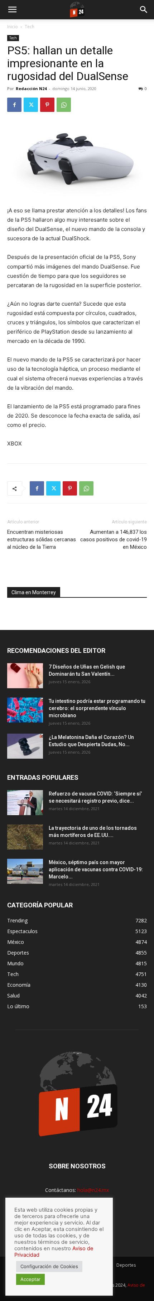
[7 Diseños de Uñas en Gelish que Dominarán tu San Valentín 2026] (25, 675)
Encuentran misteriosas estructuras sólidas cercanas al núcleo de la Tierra (41, 539)
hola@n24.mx (93, 1190)
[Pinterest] (47, 105)
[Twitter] (31, 105)
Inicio (12, 27)
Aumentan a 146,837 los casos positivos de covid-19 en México (113, 539)
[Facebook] (14, 105)
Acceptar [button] (30, 1279)
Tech (29, 27)
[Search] (144, 9)
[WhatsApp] (64, 105)
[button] (12, 9)
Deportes (126, 1265)
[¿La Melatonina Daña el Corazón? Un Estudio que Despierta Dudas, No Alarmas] (25, 746)
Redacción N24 (31, 88)
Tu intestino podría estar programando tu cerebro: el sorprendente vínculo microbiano (97, 708)
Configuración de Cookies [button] (49, 1266)
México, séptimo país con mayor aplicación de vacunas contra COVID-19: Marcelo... (96, 869)
